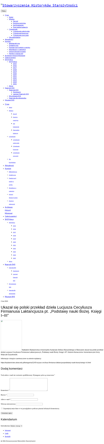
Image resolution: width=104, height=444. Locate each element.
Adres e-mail (5, 399)
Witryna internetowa (8, 404)
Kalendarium (5, 426)
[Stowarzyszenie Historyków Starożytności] (52, 5)
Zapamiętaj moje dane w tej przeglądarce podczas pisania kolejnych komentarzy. (31, 408)
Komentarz (5, 390)
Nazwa (3, 395)
